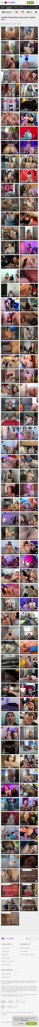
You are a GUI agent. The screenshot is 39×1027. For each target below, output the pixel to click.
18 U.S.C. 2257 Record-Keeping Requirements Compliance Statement (17, 1013)
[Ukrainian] (22, 12)
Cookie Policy (25, 1020)
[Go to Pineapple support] (3, 1007)
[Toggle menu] (2, 2)
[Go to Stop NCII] (12, 1007)
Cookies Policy (6, 958)
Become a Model (24, 948)
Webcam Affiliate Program (27, 954)
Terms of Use (5, 951)
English (30, 938)
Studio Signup (24, 951)
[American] (16, 12)
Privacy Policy (5, 948)
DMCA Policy (5, 954)
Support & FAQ (6, 974)
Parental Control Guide (8, 961)
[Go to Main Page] (12, 3)
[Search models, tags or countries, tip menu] (36, 7)
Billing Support (6, 977)
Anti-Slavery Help (6, 964)
